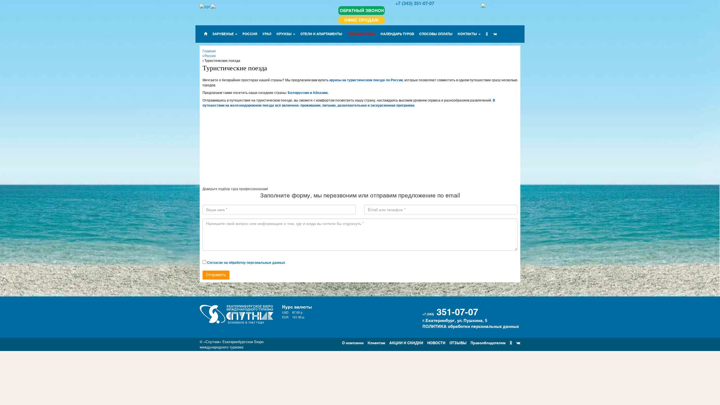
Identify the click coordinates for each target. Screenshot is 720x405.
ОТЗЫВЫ (458, 342)
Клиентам (376, 342)
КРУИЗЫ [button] (284, 33)
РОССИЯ (249, 33)
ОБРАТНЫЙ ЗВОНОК (362, 10)
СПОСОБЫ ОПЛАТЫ (436, 33)
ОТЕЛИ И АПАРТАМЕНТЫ (321, 33)
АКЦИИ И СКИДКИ (406, 342)
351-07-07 (457, 311)
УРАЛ (266, 33)
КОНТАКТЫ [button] (468, 33)
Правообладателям (488, 342)
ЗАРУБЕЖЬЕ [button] (223, 33)
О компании (353, 342)
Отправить (216, 274)
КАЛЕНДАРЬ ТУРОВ (397, 33)
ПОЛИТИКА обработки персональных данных (470, 326)
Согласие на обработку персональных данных (246, 262)
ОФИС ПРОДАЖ (361, 20)
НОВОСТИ (436, 342)
